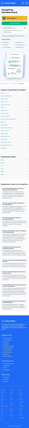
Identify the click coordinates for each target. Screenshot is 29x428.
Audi (11, 389)
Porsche (11, 410)
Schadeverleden (7, 340)
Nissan (2, 408)
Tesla (2, 417)
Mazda (20, 403)
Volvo (2, 419)
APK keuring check (8, 352)
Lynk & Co (12, 403)
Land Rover (21, 401)
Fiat (11, 396)
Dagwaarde (6, 342)
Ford (20, 396)
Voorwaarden (6, 370)
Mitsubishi (21, 406)
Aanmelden (6, 379)
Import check (6, 354)
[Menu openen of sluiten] (26, 3)
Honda (2, 399)
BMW (20, 389)
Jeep (2, 401)
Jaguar (20, 399)
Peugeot (21, 408)
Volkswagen (21, 417)
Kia (10, 401)
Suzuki (20, 415)
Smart (2, 415)
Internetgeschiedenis (8, 346)
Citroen (20, 392)
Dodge (2, 396)
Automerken (13, 83)
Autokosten (6, 344)
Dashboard (6, 377)
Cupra (2, 394)
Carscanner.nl (16, 426)
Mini (11, 406)
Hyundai (11, 399)
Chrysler (11, 392)
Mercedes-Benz (4, 406)
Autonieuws (6, 365)
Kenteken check (4, 83)
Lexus (2, 403)
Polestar (2, 410)
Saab (2, 413)
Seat (11, 413)
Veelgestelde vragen (8, 363)
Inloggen (5, 381)
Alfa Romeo (3, 389)
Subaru (11, 415)
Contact (5, 367)
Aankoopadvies (7, 350)
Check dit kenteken (14, 23)
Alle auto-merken (7, 356)
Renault (20, 410)
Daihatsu (21, 394)
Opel (11, 408)
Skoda (20, 413)
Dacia (11, 394)
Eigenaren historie (7, 338)
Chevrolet (3, 392)
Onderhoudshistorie (8, 348)
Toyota (11, 417)
